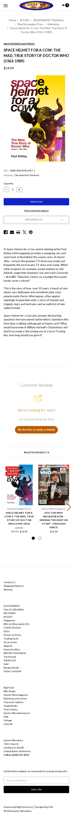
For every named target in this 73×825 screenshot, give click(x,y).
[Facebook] (6, 232)
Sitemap (8, 589)
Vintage (8, 720)
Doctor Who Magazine (16, 694)
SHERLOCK (10, 660)
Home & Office (12, 649)
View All (8, 723)
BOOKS (24, 20)
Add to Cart (19, 499)
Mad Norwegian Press (30, 24)
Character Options (14, 702)
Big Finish (9, 687)
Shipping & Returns (14, 585)
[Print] (18, 232)
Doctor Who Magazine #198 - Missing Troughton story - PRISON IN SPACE (54, 520)
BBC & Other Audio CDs (17, 624)
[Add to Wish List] (30, 469)
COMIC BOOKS (12, 627)
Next (69, 507)
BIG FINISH (10, 613)
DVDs (7, 631)
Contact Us (10, 582)
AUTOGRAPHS (12, 605)
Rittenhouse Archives (15, 698)
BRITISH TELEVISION (15, 653)
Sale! (6, 663)
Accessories (10, 642)
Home (12, 20)
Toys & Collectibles (14, 609)
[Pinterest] (31, 232)
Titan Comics (11, 709)
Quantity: (9, 183)
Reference (53, 24)
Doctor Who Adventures (17, 713)
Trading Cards (11, 638)
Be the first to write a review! (36, 429)
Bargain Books (11, 667)
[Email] (12, 232)
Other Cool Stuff (12, 671)
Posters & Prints (12, 634)
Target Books (11, 705)
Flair (51, 806)
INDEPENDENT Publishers (48, 20)
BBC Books (10, 691)
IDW (6, 716)
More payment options (36, 210)
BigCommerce (25, 806)
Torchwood (10, 656)
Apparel (8, 645)
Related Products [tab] (36, 452)
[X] (24, 232)
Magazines (9, 620)
